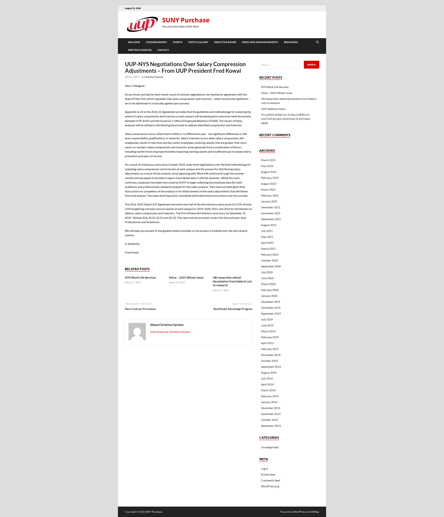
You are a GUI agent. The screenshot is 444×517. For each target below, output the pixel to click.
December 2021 (270, 207)
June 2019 (267, 325)
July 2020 (267, 272)
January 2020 (269, 295)
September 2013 (271, 425)
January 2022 (269, 201)
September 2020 (271, 266)
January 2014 (269, 402)
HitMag (314, 511)
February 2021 (270, 254)
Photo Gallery (198, 42)
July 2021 (267, 230)
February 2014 (270, 396)
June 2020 (267, 278)
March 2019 (268, 331)
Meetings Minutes (140, 50)
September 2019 (271, 313)
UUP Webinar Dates (273, 108)
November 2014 (270, 354)
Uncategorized (270, 447)
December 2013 (270, 408)
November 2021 (270, 213)
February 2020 (270, 289)
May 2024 (267, 166)
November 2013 (270, 413)
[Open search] (317, 42)
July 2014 (267, 378)
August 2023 (268, 171)
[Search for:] (289, 65)
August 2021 (268, 225)
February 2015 (270, 349)
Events (177, 42)
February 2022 (270, 195)
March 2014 (268, 390)
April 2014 (267, 384)
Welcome (134, 42)
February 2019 (270, 337)
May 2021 (267, 236)
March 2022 (268, 189)
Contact (163, 50)
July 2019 (267, 319)
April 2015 (267, 343)
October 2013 (269, 419)
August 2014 (268, 372)
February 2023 (270, 177)
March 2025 (268, 160)
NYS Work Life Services (140, 277)
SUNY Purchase (186, 20)
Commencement (156, 42)
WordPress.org (270, 486)
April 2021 (267, 242)
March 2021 (268, 248)
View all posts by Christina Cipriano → (171, 331)
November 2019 (270, 307)
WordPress (299, 511)
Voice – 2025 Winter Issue (186, 277)
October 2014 (269, 360)
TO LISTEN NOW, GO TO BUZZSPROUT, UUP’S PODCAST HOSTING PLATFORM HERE (285, 119)
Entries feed (268, 474)
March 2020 (268, 284)
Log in (264, 468)
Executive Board (225, 42)
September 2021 (271, 219)
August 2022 (268, 183)
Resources (291, 42)
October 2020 (269, 260)
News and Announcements (260, 42)
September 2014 (271, 366)
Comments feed (270, 480)
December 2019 (270, 301)
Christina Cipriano (153, 77)
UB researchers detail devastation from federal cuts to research (232, 281)
